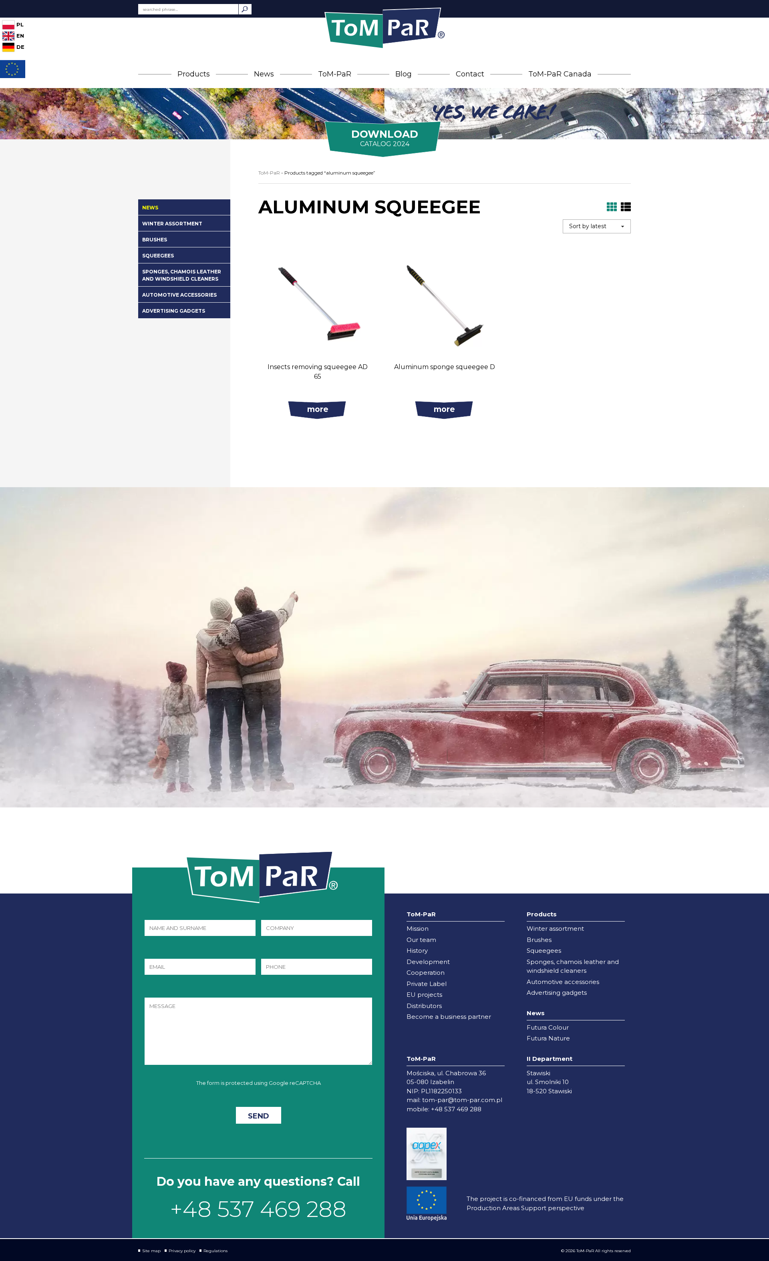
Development (428, 962)
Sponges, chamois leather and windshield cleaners (181, 275)
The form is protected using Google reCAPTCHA (258, 1083)
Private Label (427, 984)
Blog (403, 74)
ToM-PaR (334, 74)
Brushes (154, 240)
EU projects (424, 994)
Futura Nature (548, 1038)
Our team (421, 940)
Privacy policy (182, 1250)
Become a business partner (449, 1016)
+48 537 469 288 (258, 1209)
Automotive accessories (179, 295)
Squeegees (158, 256)
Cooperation (426, 972)
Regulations (215, 1250)
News (264, 74)
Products (193, 74)
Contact (470, 74)
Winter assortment (172, 224)
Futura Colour (548, 1027)
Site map (151, 1250)
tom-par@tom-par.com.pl (462, 1100)
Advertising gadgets (173, 311)
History (417, 950)
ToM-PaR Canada (560, 74)
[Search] (245, 9)
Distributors (424, 1006)
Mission (418, 928)
